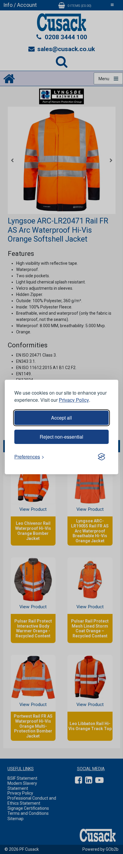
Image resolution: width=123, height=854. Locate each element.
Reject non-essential (61, 436)
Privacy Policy (74, 399)
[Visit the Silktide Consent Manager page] (101, 457)
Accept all (61, 417)
